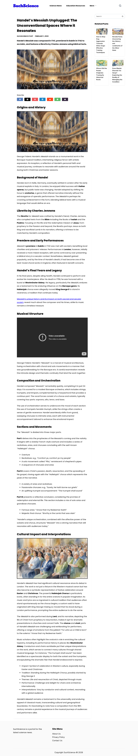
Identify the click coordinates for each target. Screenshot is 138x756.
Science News (56, 6)
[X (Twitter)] (27, 99)
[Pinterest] (35, 99)
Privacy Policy (58, 737)
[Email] (65, 99)
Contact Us (57, 740)
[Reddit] (50, 99)
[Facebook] (20, 99)
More (92, 6)
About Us (56, 734)
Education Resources (75, 6)
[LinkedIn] (42, 99)
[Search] (120, 6)
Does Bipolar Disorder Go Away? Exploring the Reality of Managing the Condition (117, 75)
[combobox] (107, 16)
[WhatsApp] (57, 99)
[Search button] (122, 16)
